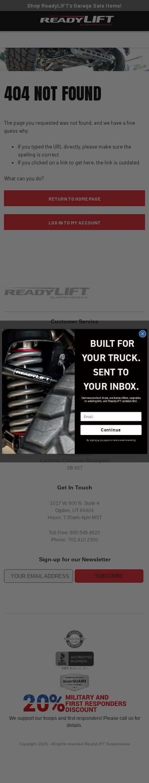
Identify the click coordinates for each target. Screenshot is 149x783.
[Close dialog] (142, 334)
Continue (111, 430)
